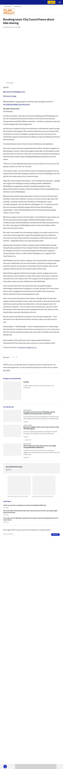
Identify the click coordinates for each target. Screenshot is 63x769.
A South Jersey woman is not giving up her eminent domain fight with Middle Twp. (24, 505)
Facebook (10, 357)
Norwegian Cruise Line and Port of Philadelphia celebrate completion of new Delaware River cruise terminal (39, 413)
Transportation (17, 6)
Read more (8, 469)
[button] (5, 766)
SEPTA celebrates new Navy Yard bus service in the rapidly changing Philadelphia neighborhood (39, 446)
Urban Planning (7, 6)
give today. (6, 370)
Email (16, 357)
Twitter (13, 357)
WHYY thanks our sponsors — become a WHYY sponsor (18, 496)
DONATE (51, 2)
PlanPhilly (26, 382)
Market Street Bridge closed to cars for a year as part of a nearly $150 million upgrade (41, 428)
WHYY (6, 2)
